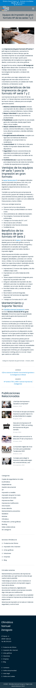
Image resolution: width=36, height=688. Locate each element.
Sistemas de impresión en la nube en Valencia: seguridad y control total (17, 603)
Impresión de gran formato (10, 29)
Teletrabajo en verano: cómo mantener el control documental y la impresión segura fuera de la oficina (16, 583)
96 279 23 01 (19, 4)
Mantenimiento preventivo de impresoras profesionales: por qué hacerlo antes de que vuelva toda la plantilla (17, 576)
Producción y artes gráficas (11, 522)
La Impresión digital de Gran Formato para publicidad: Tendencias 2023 (22, 449)
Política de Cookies (9, 676)
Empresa (7, 557)
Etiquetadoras (6, 485)
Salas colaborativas (8, 527)
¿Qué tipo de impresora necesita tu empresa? (21, 402)
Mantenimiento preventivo (11, 511)
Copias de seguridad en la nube (12, 479)
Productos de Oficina (11, 543)
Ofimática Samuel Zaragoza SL (14, 310)
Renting (4, 524)
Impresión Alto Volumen (12, 547)
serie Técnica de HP (10, 180)
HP (3, 490)
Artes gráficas (8, 550)
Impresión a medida (8, 492)
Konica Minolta (7, 508)
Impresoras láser (7, 500)
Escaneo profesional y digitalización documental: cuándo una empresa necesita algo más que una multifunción (17, 590)
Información (6, 506)
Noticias (4, 516)
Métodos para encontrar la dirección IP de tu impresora (22, 438)
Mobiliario (5, 514)
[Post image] (6, 404)
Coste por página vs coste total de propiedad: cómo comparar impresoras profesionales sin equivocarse (17, 597)
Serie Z (18, 240)
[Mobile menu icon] (33, 8)
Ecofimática (6, 482)
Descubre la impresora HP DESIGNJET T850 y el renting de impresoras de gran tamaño (23, 426)
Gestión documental (9, 487)
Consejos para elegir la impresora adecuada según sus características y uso (22, 460)
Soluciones (7, 553)
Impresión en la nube (9, 498)
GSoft (23, 686)
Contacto (6, 668)
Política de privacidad (9, 670)
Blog (5, 560)
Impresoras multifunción (10, 503)
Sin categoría (6, 530)
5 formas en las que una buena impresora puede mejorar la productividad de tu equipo (23, 414)
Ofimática (5, 519)
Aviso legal (6, 673)
